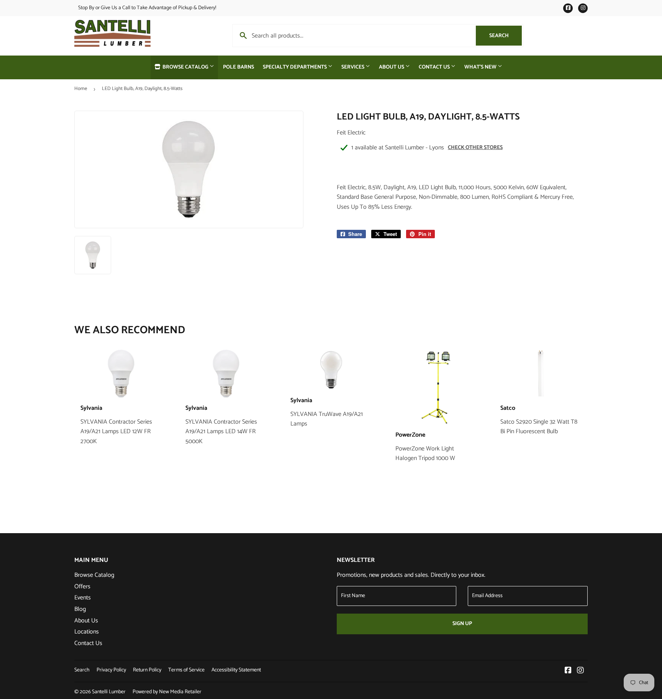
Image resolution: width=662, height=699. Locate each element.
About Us (392, 67)
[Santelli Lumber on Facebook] (568, 671)
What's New (481, 67)
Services (353, 67)
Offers (82, 586)
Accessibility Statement (236, 670)
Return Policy (147, 670)
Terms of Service (186, 670)
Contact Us (435, 67)
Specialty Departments (295, 67)
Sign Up (462, 623)
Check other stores (475, 147)
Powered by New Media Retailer (167, 692)
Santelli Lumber (109, 692)
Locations (86, 632)
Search (505, 35)
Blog (80, 609)
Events (82, 598)
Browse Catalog (185, 67)
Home (80, 89)
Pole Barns (238, 67)
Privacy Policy (111, 670)
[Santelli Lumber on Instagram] (580, 671)
